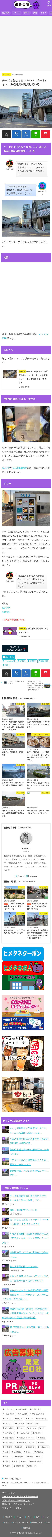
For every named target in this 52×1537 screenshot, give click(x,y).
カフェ (19, 1419)
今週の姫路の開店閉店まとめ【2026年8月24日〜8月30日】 (29, 1141)
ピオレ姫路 (9, 1428)
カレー (30, 1419)
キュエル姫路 (10, 661)
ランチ (21, 1428)
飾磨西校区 (20, 1466)
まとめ (7, 1522)
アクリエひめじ (38, 1414)
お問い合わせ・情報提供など (16, 1500)
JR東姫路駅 (22, 1409)
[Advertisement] (26, 43)
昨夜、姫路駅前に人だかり (23, 1210)
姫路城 (42, 1438)
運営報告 (27, 1528)
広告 (48, 1522)
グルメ (26, 13)
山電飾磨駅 (44, 1447)
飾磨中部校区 (36, 1461)
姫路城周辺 (9, 1442)
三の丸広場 (9, 1433)
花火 (40, 1457)
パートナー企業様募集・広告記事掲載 (20, 1496)
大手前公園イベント (26, 1438)
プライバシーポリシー (12, 1508)
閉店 (6, 665)
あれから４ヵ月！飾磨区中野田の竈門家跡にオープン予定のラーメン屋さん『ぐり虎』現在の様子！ (25, 1294)
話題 (35, 13)
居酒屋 (19, 1447)
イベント (16, 13)
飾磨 (24, 1461)
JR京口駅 (8, 1409)
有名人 (28, 1452)
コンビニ (8, 1423)
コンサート (42, 1419)
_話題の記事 (10, 1414)
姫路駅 (22, 661)
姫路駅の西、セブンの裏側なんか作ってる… (29, 1172)
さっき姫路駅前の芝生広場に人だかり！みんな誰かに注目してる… (28, 1130)
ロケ (43, 1428)
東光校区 (39, 1452)
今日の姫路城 (24, 1433)
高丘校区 (32, 1466)
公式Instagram (19, 467)
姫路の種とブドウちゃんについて (18, 1504)
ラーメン (32, 1428)
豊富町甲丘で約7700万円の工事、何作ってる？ (29, 1151)
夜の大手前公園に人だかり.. (24, 1266)
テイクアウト (34, 1423)
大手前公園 (9, 1438)
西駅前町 (44, 661)
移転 (31, 1457)
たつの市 (23, 1414)
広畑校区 (17, 1452)
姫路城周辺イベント (26, 1442)
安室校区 (8, 1447)
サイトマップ (8, 1493)
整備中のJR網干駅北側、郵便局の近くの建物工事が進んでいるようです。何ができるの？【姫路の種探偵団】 (25, 1313)
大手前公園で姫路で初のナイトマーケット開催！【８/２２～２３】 (29, 1221)
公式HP (6, 467)
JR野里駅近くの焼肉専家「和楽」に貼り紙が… (29, 1329)
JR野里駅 (35, 1409)
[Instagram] (31, 876)
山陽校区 (31, 1447)
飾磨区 (7, 1466)
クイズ (43, 13)
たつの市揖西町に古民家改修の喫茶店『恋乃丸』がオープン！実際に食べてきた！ (25, 1238)
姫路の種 (20, 1533)
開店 (15, 1461)
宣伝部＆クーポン (20, 1522)
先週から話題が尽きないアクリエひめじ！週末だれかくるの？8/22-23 (29, 1278)
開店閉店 (5, 13)
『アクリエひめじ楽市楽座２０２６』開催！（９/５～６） (29, 1162)
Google (6, 611)
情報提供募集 (36, 1522)
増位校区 (38, 1433)
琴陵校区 (8, 1457)
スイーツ (20, 1423)
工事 (7, 1452)
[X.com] (19, 876)
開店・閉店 (7, 74)
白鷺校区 (33, 661)
